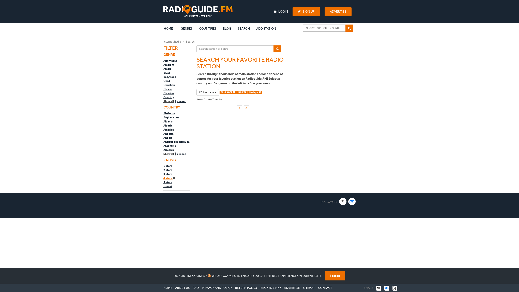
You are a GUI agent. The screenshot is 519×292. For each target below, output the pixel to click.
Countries (208, 28)
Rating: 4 (254, 92)
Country (168, 97)
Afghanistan (171, 117)
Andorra (168, 133)
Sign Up (309, 11)
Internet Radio (172, 41)
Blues (166, 72)
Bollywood (169, 76)
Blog (227, 28)
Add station (266, 28)
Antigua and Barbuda (176, 141)
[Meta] (352, 201)
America (168, 129)
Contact (325, 288)
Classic (167, 89)
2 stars (167, 170)
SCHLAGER (227, 92)
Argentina (169, 145)
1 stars (167, 165)
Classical (168, 93)
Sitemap (309, 288)
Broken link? (271, 288)
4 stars (168, 178)
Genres (187, 28)
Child (166, 81)
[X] (342, 201)
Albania (168, 121)
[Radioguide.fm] (198, 11)
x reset (181, 101)
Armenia (168, 149)
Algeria (167, 125)
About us (182, 288)
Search (244, 28)
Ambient (168, 64)
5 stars (167, 182)
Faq (196, 288)
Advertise (338, 11)
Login (283, 11)
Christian (169, 85)
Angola (167, 137)
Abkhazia (169, 113)
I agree (335, 276)
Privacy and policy (217, 288)
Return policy (246, 288)
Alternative (170, 60)
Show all (168, 101)
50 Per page (207, 92)
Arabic (167, 68)
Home (170, 28)
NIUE (241, 92)
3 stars (167, 174)
